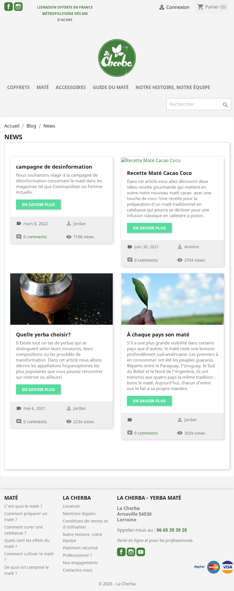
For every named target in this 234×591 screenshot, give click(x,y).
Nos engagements (80, 562)
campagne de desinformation (54, 166)
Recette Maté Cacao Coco (159, 173)
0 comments (35, 236)
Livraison (71, 506)
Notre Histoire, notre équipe (173, 87)
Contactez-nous (77, 570)
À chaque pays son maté (158, 334)
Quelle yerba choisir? (43, 334)
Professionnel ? (77, 555)
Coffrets (18, 87)
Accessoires (71, 87)
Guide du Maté (111, 87)
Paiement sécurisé (80, 547)
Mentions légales (79, 513)
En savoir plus (38, 204)
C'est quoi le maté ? (23, 506)
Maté (43, 87)
